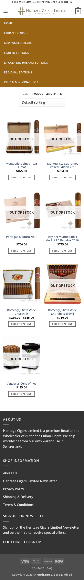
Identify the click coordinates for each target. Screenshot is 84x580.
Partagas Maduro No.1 (21, 237)
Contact (38, 568)
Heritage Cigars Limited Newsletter (30, 481)
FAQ (49, 568)
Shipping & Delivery (18, 497)
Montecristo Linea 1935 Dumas (22, 165)
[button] (5, 11)
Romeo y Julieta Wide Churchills (21, 311)
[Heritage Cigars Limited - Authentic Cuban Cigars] (42, 11)
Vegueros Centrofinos (21, 383)
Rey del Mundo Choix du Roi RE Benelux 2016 (62, 238)
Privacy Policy (13, 489)
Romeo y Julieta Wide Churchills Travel (62, 311)
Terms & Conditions (18, 504)
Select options (21, 177)
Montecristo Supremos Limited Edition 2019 (62, 165)
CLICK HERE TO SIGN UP (22, 542)
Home (24, 93)
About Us (10, 473)
